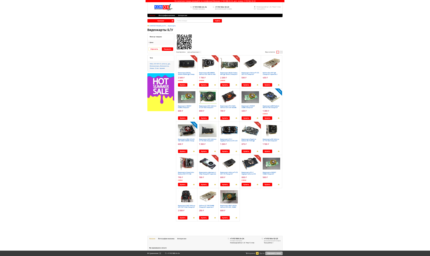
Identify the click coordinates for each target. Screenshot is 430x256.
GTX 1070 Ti (157, 64)
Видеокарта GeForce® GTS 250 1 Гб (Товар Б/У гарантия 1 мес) (229, 174)
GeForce (164, 64)
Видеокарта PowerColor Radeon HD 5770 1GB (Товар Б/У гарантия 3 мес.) (186, 175)
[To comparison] (193, 85)
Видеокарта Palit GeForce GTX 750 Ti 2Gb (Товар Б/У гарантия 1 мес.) (186, 207)
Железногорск (154, 66)
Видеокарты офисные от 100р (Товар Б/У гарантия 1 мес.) (207, 174)
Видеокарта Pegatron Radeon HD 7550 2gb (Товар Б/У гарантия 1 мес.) (249, 141)
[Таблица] (281, 52)
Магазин (152, 15)
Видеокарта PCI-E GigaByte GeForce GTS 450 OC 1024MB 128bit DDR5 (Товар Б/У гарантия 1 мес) (228, 142)
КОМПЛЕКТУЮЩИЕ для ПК (157, 26)
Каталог (161, 21)
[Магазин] (148, 26)
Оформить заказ (274, 253)
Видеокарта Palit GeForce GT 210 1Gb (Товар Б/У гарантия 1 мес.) (207, 107)
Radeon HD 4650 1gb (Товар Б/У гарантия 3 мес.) (270, 74)
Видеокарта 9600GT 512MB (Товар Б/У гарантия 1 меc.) (184, 107)
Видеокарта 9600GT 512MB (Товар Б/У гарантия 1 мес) (269, 174)
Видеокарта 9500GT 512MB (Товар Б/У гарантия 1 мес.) (248, 107)
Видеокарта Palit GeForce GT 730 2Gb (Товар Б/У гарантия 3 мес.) (207, 140)
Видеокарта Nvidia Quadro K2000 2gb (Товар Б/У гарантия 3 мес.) (186, 74)
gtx (169, 64)
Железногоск (164, 66)
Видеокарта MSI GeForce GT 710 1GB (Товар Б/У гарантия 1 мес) (271, 140)
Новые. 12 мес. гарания (157, 68)
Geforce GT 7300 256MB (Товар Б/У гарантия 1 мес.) (206, 207)
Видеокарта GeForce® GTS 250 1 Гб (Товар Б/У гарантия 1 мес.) (250, 74)
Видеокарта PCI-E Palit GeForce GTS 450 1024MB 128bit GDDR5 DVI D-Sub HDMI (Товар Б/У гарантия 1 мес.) (228, 109)
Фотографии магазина (167, 15)
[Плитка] (277, 52)
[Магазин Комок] (162, 7)
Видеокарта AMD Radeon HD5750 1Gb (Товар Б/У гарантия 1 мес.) (271, 107)
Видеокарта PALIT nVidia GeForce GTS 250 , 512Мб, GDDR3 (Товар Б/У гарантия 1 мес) (228, 208)
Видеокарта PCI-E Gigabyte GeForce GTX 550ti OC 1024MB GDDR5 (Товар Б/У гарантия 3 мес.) (249, 176)
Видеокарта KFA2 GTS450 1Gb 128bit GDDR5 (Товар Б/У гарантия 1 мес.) (186, 140)
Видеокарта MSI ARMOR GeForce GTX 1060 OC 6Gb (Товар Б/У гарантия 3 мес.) (207, 75)
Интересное (182, 15)
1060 (151, 64)
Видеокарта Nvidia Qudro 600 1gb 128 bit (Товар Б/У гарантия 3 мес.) (228, 74)
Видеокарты (172, 26)
